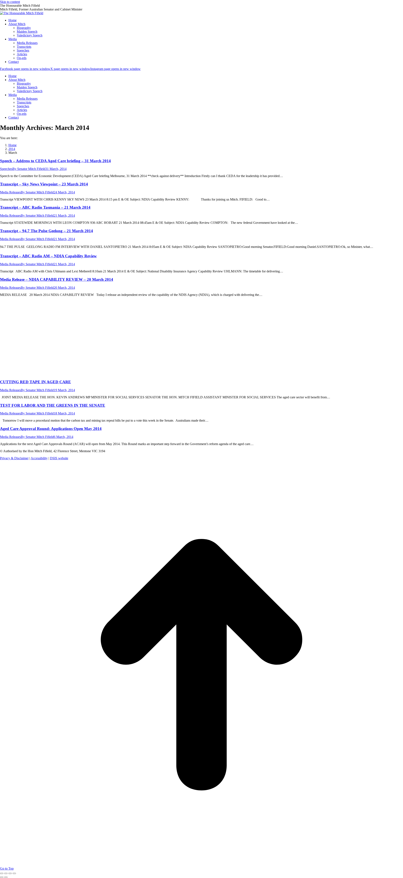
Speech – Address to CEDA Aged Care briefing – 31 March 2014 (55, 161)
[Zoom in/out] (14, 873)
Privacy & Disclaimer (14, 458)
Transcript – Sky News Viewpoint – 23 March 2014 (44, 184)
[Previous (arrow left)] (1, 877)
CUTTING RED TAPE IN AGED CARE (35, 382)
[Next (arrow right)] (6, 877)
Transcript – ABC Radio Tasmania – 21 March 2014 (45, 207)
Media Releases (10, 192)
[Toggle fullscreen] (10, 873)
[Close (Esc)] (1, 873)
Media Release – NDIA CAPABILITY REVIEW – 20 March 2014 (56, 279)
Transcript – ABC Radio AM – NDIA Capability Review (48, 256)
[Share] (6, 873)
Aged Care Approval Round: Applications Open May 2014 (51, 428)
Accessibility (39, 458)
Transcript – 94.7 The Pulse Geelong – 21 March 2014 (46, 231)
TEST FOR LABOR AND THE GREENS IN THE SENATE (52, 405)
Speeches (6, 169)
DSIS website (59, 458)
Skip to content (10, 2)
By (28, 169)
